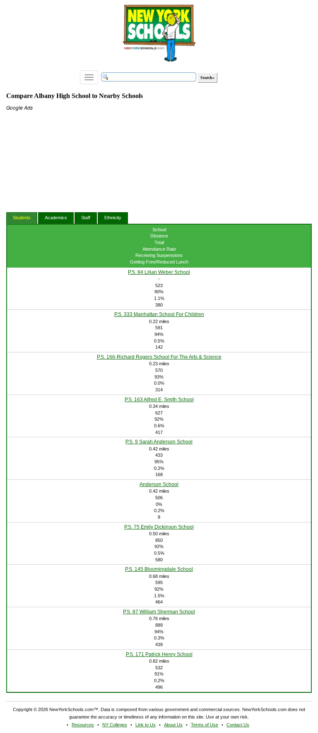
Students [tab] (22, 217)
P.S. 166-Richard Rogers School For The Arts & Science (159, 357)
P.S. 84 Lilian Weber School (159, 272)
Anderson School (159, 484)
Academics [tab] (56, 217)
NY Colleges (114, 724)
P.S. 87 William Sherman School (159, 612)
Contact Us (237, 724)
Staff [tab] (85, 217)
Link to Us (145, 724)
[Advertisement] (68, 162)
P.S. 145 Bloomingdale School (159, 569)
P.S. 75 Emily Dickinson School (159, 527)
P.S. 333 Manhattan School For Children (159, 314)
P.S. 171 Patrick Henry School (159, 654)
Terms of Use (204, 724)
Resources (83, 724)
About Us (173, 724)
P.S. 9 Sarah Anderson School (159, 442)
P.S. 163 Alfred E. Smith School (159, 399)
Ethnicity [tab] (112, 217)
